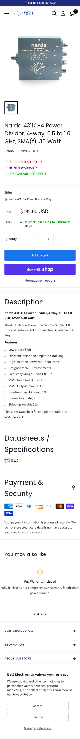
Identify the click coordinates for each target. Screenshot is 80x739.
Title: (8, 192)
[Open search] (54, 13)
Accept (37, 706)
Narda (9, 151)
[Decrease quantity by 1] (25, 239)
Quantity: (11, 239)
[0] (72, 13)
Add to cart (40, 255)
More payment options (40, 280)
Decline (38, 717)
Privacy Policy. (22, 694)
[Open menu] (6, 13)
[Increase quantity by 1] (48, 239)
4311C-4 (15, 460)
